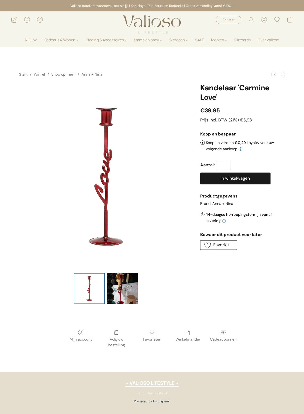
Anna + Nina (91, 74)
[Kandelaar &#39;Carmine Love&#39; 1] (122, 288)
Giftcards (242, 40)
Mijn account (81, 339)
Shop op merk (63, 74)
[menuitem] (274, 74)
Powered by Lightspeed (152, 401)
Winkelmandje (188, 339)
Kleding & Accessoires (105, 40)
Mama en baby (147, 40)
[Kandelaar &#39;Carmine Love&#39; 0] (89, 288)
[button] (152, 24)
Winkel (39, 74)
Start (23, 74)
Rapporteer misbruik (152, 393)
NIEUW (31, 40)
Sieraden (177, 40)
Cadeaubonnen (223, 339)
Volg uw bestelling (116, 342)
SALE (199, 40)
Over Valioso (268, 40)
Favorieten (152, 339)
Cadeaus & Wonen (60, 40)
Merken (218, 40)
